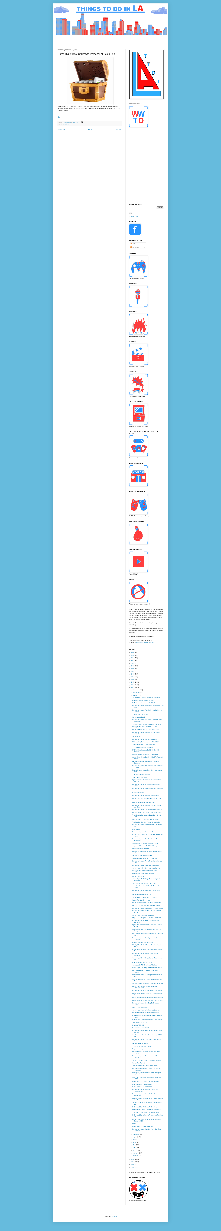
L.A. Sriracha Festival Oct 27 (141, 1028)
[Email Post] (81, 122)
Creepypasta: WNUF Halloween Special (144, 727)
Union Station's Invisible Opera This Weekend (146, 903)
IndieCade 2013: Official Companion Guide (145, 1081)
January (135, 1156)
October (135, 695)
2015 (133, 682)
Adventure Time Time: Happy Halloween (145, 754)
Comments (135, 247)
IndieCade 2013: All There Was (142, 1084)
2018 (133, 674)
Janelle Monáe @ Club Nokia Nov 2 (143, 744)
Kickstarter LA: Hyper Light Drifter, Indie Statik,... (147, 1109)
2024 (133, 658)
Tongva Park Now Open (139, 777)
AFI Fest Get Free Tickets (140, 1043)
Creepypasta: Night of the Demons (143, 873)
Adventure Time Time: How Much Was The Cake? (147, 983)
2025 (133, 655)
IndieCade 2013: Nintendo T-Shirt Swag (144, 1107)
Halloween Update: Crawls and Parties (144, 832)
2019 (133, 671)
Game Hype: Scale (138, 876)
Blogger (114, 1216)
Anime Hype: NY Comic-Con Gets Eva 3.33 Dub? (147, 1000)
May (134, 1145)
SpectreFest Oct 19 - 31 (139, 1022)
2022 (133, 663)
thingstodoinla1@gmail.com (145, 642)
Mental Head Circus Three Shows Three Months (147, 1020)
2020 (133, 668)
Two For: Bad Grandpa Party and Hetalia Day (146, 822)
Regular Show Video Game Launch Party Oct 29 (147, 812)
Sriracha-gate (136, 736)
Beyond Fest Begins (138, 1049)
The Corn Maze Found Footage (142, 1046)
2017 (133, 677)
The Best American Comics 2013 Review (145, 1066)
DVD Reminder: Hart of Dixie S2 (142, 962)
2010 (133, 1164)
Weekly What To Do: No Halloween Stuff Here (146, 724)
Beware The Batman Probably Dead (143, 802)
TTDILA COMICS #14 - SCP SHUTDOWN (145, 897)
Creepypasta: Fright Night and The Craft (144, 965)
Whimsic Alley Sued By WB (140, 848)
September (136, 1134)
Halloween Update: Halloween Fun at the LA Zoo (147, 908)
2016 (133, 679)
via (59, 117)
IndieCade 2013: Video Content (142, 1087)
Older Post (118, 129)
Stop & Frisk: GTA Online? (140, 1007)
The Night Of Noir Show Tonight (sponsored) (146, 1112)
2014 (133, 685)
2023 (133, 660)
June (134, 1142)
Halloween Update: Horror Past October (144, 739)
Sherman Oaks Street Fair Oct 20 (142, 894)
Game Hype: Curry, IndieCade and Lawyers (146, 1010)
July (134, 1139)
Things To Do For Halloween (141, 774)
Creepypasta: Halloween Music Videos (144, 871)
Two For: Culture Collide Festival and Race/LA (146, 1060)
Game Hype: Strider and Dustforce (143, 915)
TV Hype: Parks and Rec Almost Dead (144, 883)
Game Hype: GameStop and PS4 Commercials (147, 968)
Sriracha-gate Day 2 (138, 717)
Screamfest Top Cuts (138, 1063)
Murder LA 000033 (138, 1025)
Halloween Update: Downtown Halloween (145, 865)
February (136, 1153)
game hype (66, 124)
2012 (133, 1159)
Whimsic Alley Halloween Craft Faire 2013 (145, 742)
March (135, 1150)
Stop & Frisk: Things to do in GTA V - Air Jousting (147, 918)
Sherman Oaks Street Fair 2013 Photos (144, 858)
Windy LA (135, 1124)
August (135, 1137)
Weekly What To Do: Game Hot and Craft (145, 843)
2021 (133, 666)
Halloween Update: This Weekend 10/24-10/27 (147, 809)
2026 (133, 652)
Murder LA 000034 (138, 793)
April (134, 1147)
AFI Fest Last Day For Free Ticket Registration (146, 905)
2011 (133, 1162)
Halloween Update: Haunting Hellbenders (145, 795)
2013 (133, 687)
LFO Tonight (136, 829)
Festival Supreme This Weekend (142, 942)
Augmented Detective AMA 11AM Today (144, 846)
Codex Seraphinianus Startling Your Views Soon (147, 997)
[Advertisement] (99, 40)
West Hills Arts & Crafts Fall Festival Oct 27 (145, 819)
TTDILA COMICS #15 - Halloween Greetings (146, 697)
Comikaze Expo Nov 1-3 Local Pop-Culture (145, 729)
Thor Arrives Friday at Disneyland (142, 747)
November (136, 692)
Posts (133, 244)
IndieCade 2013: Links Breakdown (143, 1126)
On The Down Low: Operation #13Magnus (145, 1012)
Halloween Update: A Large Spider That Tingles (147, 990)
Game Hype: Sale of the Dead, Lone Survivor (146, 868)
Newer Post (61, 129)
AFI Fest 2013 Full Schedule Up (142, 855)
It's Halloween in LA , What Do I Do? (143, 703)
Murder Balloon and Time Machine (143, 700)
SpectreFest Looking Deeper (141, 900)
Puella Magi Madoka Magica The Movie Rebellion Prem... (144, 987)
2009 (133, 1167)
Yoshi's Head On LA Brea (140, 714)
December (136, 690)
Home (90, 129)
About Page (134, 216)
